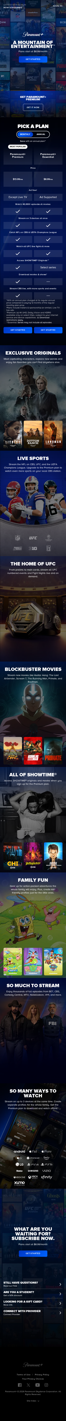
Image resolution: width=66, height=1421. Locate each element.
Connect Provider (12, 1314)
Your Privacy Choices (33, 1379)
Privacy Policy (42, 1375)
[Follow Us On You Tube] (37, 1385)
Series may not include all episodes (35, 323)
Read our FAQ (10, 1286)
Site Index (32, 1401)
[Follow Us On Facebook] (19, 1385)
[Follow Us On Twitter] (28, 1385)
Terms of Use (23, 1375)
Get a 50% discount (13, 1295)
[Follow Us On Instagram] (46, 1385)
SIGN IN (57, 6)
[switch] (33, 134)
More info (8, 1305)
